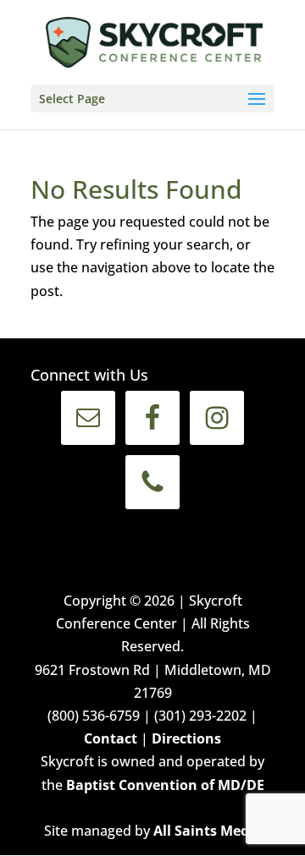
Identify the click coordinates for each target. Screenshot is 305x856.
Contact (110, 738)
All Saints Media (207, 830)
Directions (186, 738)
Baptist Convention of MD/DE (165, 785)
